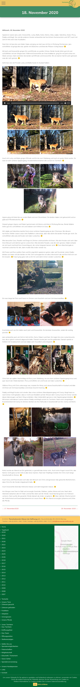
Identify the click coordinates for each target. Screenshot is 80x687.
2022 (3, 545)
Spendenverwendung (9, 662)
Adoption (5, 614)
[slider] (35, 103)
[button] (37, 86)
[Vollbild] (68, 103)
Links (3, 670)
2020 (3, 535)
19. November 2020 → (69, 508)
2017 (3, 563)
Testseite (5, 599)
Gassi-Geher (6, 659)
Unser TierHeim (7, 624)
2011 (3, 582)
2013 (3, 576)
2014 (3, 573)
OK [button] (35, 684)
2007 (3, 594)
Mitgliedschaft (7, 652)
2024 (3, 551)
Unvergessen (6, 617)
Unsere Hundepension (10, 666)
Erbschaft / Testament (10, 656)
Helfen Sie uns (7, 644)
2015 (3, 569)
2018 (3, 560)
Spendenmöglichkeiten (10, 646)
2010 (3, 585)
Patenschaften (7, 649)
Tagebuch (5, 530)
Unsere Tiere (6, 602)
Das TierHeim (7, 627)
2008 (3, 591)
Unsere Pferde (7, 620)
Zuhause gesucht (8, 604)
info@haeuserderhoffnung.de (63, 521)
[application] (36, 85)
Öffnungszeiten (7, 636)
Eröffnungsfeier (7, 630)
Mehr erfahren (43, 684)
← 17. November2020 (10, 508)
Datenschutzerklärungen (70, 551)
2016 (3, 566)
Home (4, 527)
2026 (3, 541)
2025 (3, 554)
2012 (3, 579)
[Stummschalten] (65, 103)
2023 (3, 548)
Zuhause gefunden (8, 607)
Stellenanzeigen (7, 639)
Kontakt (4, 673)
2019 (3, 532)
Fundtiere (5, 611)
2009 (3, 588)
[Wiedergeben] (5, 103)
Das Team (5, 633)
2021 (3, 538)
